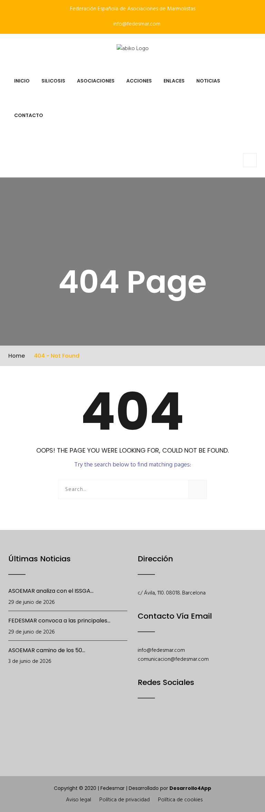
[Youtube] (178, 727)
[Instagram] (196, 727)
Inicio (22, 80)
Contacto (28, 115)
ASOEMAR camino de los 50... (46, 650)
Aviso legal (78, 799)
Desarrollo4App (190, 788)
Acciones (139, 80)
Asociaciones (96, 80)
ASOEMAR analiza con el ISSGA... (51, 591)
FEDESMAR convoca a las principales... (59, 621)
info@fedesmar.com (136, 24)
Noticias (208, 80)
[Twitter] (160, 727)
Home (16, 356)
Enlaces (174, 80)
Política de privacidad (124, 799)
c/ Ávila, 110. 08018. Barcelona (172, 593)
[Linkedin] (214, 727)
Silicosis (53, 80)
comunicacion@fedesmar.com (173, 659)
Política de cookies (180, 799)
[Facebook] (142, 727)
